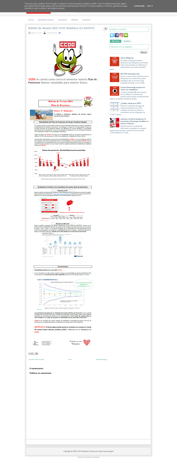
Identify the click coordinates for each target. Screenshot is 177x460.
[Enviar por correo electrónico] (29, 353)
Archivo (127, 41)
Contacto (86, 20)
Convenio (62, 20)
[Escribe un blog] (32, 353)
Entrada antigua (101, 359)
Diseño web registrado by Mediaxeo (88, 457)
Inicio (31, 20)
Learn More (139, 6)
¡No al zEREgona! (127, 58)
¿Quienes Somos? (46, 20)
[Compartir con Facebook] (37, 353)
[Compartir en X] (34, 353)
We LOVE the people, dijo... (131, 74)
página (111, 451)
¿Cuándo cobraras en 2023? (131, 103)
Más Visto (115, 41)
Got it (150, 6)
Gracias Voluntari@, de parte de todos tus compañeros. (133, 88)
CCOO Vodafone (82, 451)
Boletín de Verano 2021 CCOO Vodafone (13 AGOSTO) (61, 28)
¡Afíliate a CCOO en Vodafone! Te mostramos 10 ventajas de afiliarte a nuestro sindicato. (134, 121)
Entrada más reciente (36, 359)
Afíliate (74, 20)
